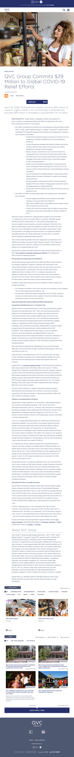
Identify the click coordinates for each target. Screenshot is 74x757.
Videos (31, 595)
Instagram (52, 522)
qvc (18, 595)
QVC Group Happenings (16, 641)
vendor (25, 595)
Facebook (45, 522)
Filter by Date (64, 588)
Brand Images (40, 592)
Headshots (63, 592)
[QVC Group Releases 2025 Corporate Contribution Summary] (53, 679)
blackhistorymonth (15, 592)
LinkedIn (30, 524)
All (7, 591)
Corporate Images (52, 592)
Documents (40, 595)
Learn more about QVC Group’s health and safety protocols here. (32, 302)
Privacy (31, 740)
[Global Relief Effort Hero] (53, 607)
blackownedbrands (29, 592)
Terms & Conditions (40, 740)
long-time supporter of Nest (31, 365)
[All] (5, 591)
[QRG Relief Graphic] (21, 607)
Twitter (59, 522)
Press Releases (30, 641)
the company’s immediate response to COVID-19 (31, 253)
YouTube (38, 524)
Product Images (10, 595)
